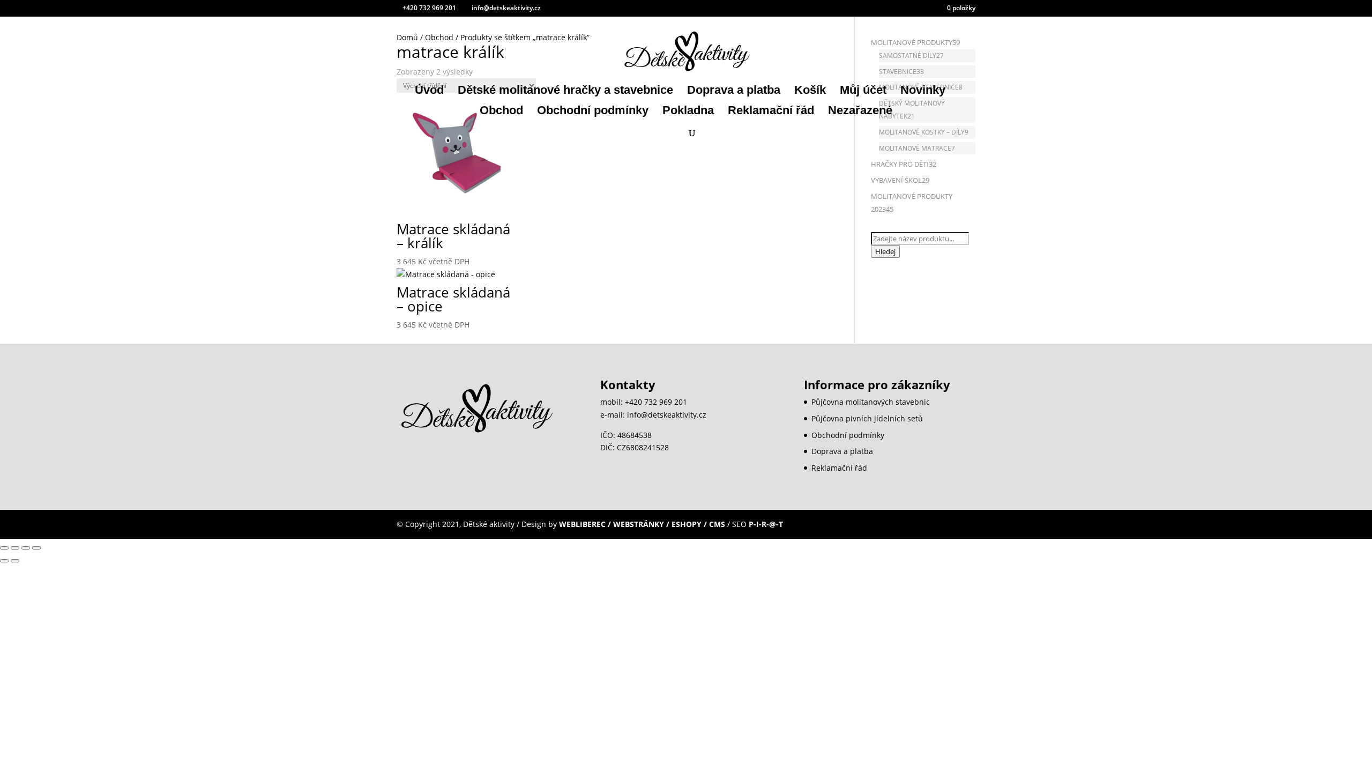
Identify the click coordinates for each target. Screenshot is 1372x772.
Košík (810, 91)
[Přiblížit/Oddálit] (4, 548)
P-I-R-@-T (766, 524)
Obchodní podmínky (592, 112)
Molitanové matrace (915, 148)
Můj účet (863, 91)
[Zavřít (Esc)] (36, 548)
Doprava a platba (733, 91)
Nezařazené (860, 112)
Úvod (429, 91)
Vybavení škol (896, 180)
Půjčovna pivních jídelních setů (867, 418)
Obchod (501, 112)
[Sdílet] (25, 548)
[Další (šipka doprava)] (15, 560)
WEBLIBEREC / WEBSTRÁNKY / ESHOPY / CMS (642, 524)
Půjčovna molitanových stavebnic (870, 402)
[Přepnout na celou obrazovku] (15, 548)
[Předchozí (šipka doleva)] (4, 560)
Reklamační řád (771, 112)
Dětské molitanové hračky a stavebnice (565, 91)
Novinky (922, 91)
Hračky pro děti (900, 164)
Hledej (885, 251)
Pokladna (688, 112)
